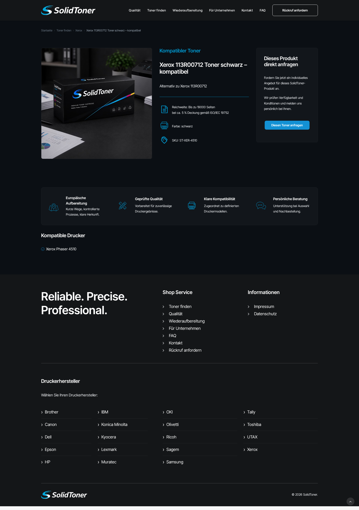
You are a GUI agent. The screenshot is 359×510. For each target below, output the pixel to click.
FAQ (263, 10)
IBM (103, 412)
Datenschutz (265, 313)
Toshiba (252, 424)
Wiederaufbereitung (188, 10)
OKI (168, 412)
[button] (53, 209)
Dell (46, 437)
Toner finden (156, 10)
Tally (249, 412)
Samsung (173, 462)
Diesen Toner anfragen (287, 125)
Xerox (78, 30)
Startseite (46, 30)
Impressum (264, 306)
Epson (48, 449)
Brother (49, 412)
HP (45, 462)
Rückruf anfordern (185, 350)
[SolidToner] (68, 10)
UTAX (250, 437)
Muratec (107, 462)
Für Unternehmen (222, 10)
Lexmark (107, 449)
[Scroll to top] (350, 501)
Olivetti (171, 424)
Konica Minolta (112, 424)
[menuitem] (136, 10)
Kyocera (107, 437)
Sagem (171, 449)
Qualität (135, 10)
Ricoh (169, 437)
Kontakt (247, 10)
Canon (49, 424)
